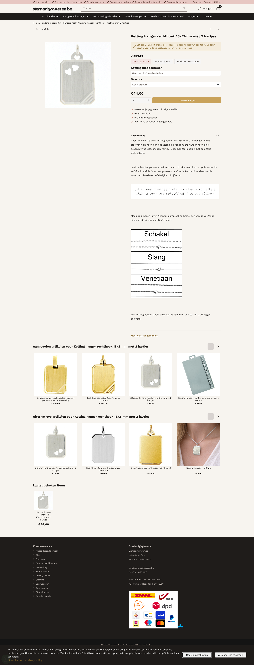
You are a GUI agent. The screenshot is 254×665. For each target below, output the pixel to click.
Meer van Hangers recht (144, 335)
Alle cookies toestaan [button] (230, 655)
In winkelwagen (186, 100)
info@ (132, 568)
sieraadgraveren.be (144, 568)
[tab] (176, 136)
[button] (205, 8)
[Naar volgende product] (218, 29)
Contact (208, 2)
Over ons (197, 2)
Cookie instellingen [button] (197, 655)
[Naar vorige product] (211, 29)
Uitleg (217, 2)
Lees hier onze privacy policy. (26, 660)
